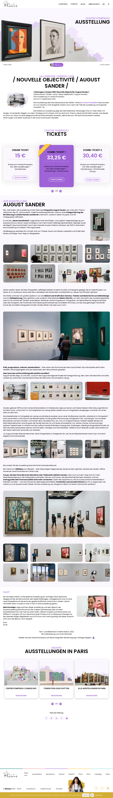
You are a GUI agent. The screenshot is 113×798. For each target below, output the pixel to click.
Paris (81, 774)
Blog (83, 4)
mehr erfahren (21, 695)
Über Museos (94, 4)
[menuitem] (104, 4)
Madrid (71, 774)
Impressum (31, 789)
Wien (108, 774)
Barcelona (50, 774)
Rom (88, 774)
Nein (92, 795)
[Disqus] (56, 745)
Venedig (98, 774)
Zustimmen (86, 795)
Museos (8, 789)
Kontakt (59, 789)
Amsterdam (37, 774)
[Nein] (111, 795)
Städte (74, 4)
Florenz (61, 774)
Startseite (63, 4)
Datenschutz (46, 789)
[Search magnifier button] (108, 4)
